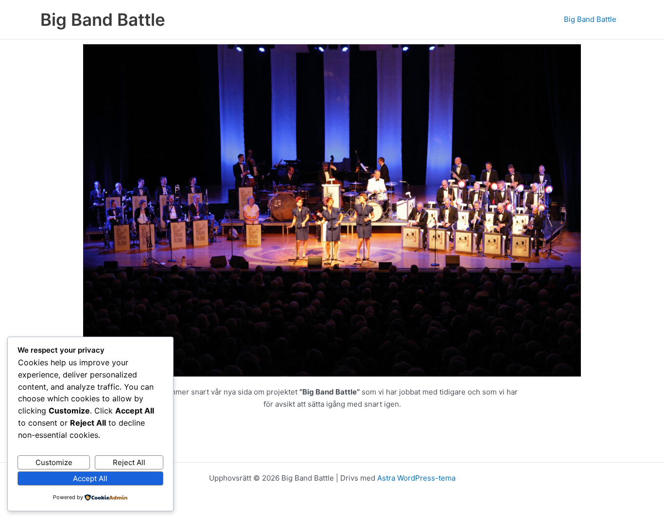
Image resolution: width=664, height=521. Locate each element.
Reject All (129, 462)
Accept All (90, 478)
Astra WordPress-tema (416, 478)
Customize (53, 462)
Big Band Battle (102, 19)
